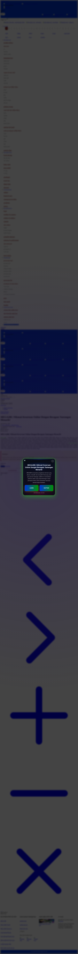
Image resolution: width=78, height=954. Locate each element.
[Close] (52, 461)
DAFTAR (46, 488)
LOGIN (32, 488)
